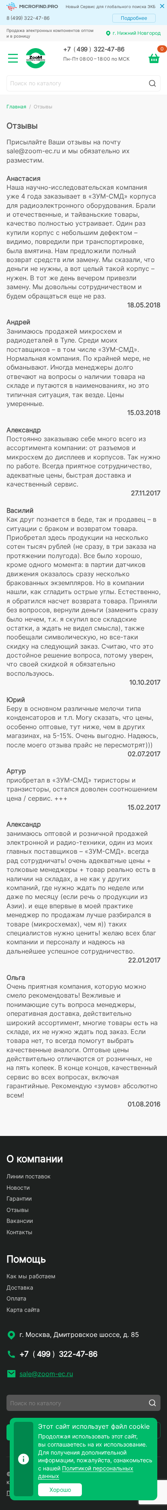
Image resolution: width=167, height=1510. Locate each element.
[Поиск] (152, 83)
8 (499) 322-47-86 (27, 18)
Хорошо (60, 1489)
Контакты (19, 1232)
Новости (18, 1187)
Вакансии (19, 1220)
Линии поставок (28, 1176)
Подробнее (134, 18)
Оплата (16, 1298)
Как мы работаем (31, 1276)
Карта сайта (23, 1309)
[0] (154, 58)
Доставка (19, 1287)
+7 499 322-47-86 (93, 49)
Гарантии (19, 1198)
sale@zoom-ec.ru (46, 1374)
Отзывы (17, 1209)
